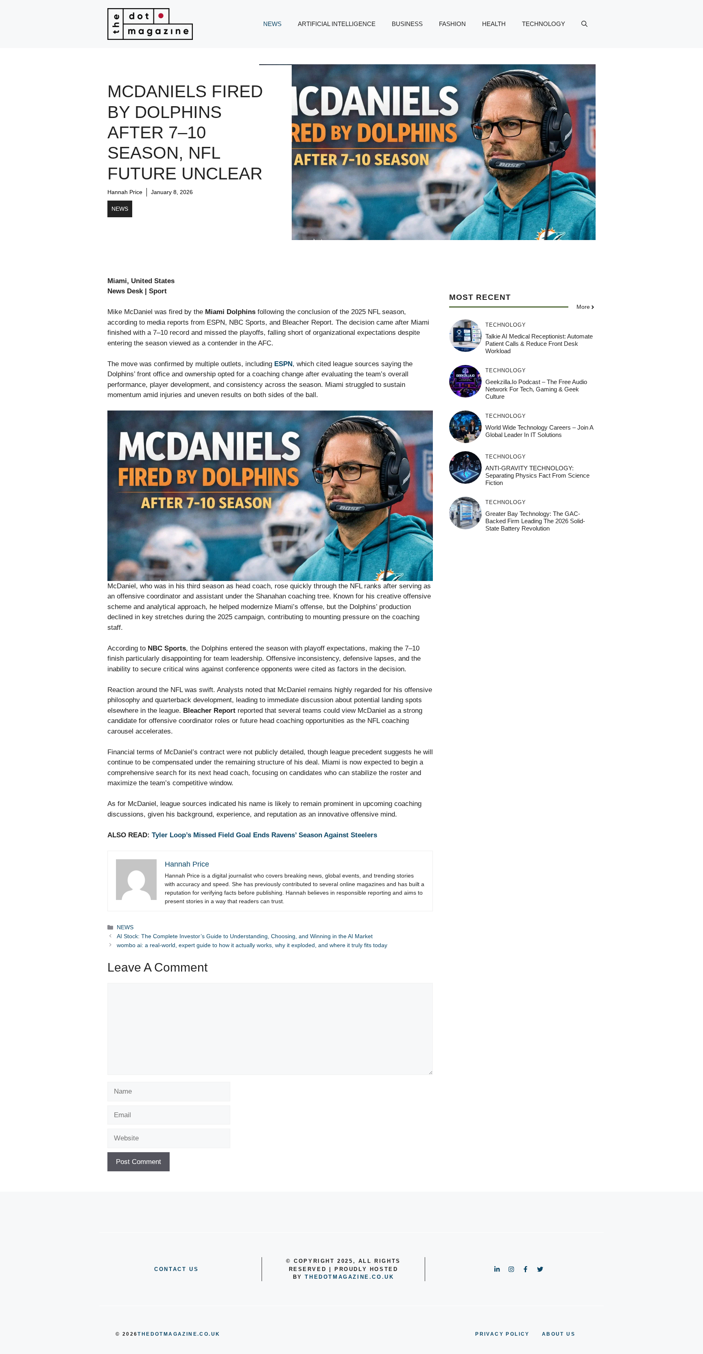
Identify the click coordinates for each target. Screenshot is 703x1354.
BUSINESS (407, 23)
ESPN (283, 364)
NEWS (272, 23)
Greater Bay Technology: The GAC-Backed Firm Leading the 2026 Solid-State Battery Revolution (535, 521)
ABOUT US (558, 1334)
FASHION (452, 23)
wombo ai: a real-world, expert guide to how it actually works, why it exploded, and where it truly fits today (252, 945)
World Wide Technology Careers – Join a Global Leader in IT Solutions (539, 431)
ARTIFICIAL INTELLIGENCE (337, 23)
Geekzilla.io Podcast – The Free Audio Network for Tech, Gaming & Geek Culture (536, 389)
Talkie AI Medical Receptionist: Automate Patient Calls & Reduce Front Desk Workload (539, 343)
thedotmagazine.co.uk (349, 1277)
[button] (584, 24)
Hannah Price (124, 192)
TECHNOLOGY (543, 23)
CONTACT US (176, 1269)
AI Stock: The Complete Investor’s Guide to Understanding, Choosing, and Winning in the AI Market (245, 936)
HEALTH (494, 23)
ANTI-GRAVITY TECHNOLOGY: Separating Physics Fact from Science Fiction (537, 475)
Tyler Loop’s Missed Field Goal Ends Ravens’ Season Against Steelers (264, 835)
